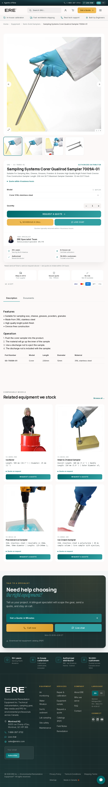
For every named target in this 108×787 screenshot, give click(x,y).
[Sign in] (65, 10)
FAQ (76, 706)
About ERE (79, 692)
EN (99, 3)
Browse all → (99, 398)
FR (103, 3)
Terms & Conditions (73, 774)
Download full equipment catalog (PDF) (26, 641)
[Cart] (73, 10)
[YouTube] (102, 719)
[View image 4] (74, 146)
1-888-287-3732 (15, 732)
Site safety (44, 723)
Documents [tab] (28, 298)
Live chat (79, 222)
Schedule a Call (31, 222)
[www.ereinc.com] (19, 689)
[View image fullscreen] (8, 130)
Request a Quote (52, 214)
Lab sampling (45, 718)
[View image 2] (33, 146)
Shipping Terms (90, 774)
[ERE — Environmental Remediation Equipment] (10, 10)
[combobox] (46, 10)
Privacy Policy (55, 774)
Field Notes (62, 726)
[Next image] (99, 84)
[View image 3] (54, 146)
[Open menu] (100, 10)
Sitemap (53, 780)
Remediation (62, 731)
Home (5, 24)
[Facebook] (93, 719)
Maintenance (45, 728)
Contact (77, 711)
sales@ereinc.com (16, 741)
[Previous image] (8, 84)
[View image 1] (12, 146)
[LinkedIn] (97, 719)
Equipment (15, 24)
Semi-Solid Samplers (31, 24)
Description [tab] (11, 298)
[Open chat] (101, 780)
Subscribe (12, 755)
